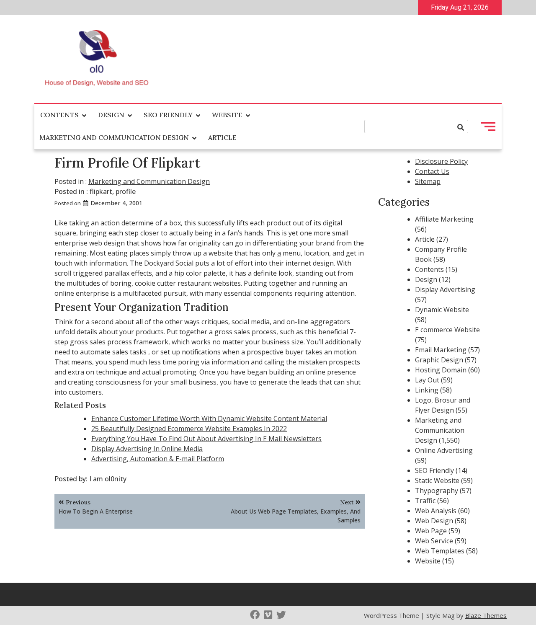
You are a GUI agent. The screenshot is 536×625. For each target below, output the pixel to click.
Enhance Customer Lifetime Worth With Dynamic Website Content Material (209, 418)
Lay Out (427, 380)
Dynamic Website (442, 309)
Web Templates (439, 550)
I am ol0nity (107, 478)
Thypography (436, 490)
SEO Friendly (168, 115)
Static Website (437, 480)
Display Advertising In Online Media (147, 448)
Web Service (434, 540)
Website (227, 115)
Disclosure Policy (441, 161)
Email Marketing (440, 349)
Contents (59, 115)
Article (222, 137)
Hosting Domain (440, 369)
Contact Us (432, 171)
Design (111, 115)
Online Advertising (444, 450)
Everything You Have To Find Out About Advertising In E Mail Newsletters (206, 438)
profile (126, 191)
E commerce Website (447, 329)
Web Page (431, 530)
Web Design (434, 520)
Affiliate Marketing (444, 219)
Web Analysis (435, 510)
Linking (426, 390)
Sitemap (428, 181)
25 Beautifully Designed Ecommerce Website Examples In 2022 (189, 428)
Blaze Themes (486, 615)
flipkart (101, 191)
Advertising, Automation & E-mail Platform (157, 458)
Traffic (425, 500)
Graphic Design (439, 359)
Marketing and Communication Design (114, 137)
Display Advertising (445, 289)
